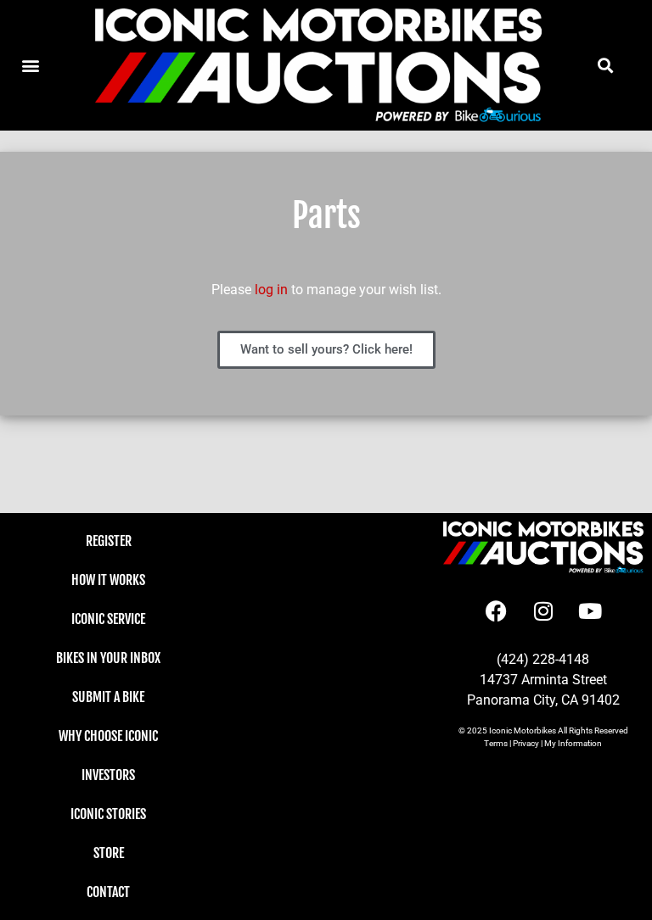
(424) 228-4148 (543, 659)
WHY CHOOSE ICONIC (108, 736)
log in (271, 290)
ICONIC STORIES (108, 814)
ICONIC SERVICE (108, 619)
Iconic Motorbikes (522, 730)
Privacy (526, 743)
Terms (496, 743)
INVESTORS (108, 775)
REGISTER (109, 540)
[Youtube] (590, 611)
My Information (573, 743)
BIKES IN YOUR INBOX (108, 658)
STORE (108, 853)
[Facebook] (496, 611)
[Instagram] (543, 611)
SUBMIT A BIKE (108, 697)
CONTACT (108, 892)
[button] (605, 66)
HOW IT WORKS (108, 580)
